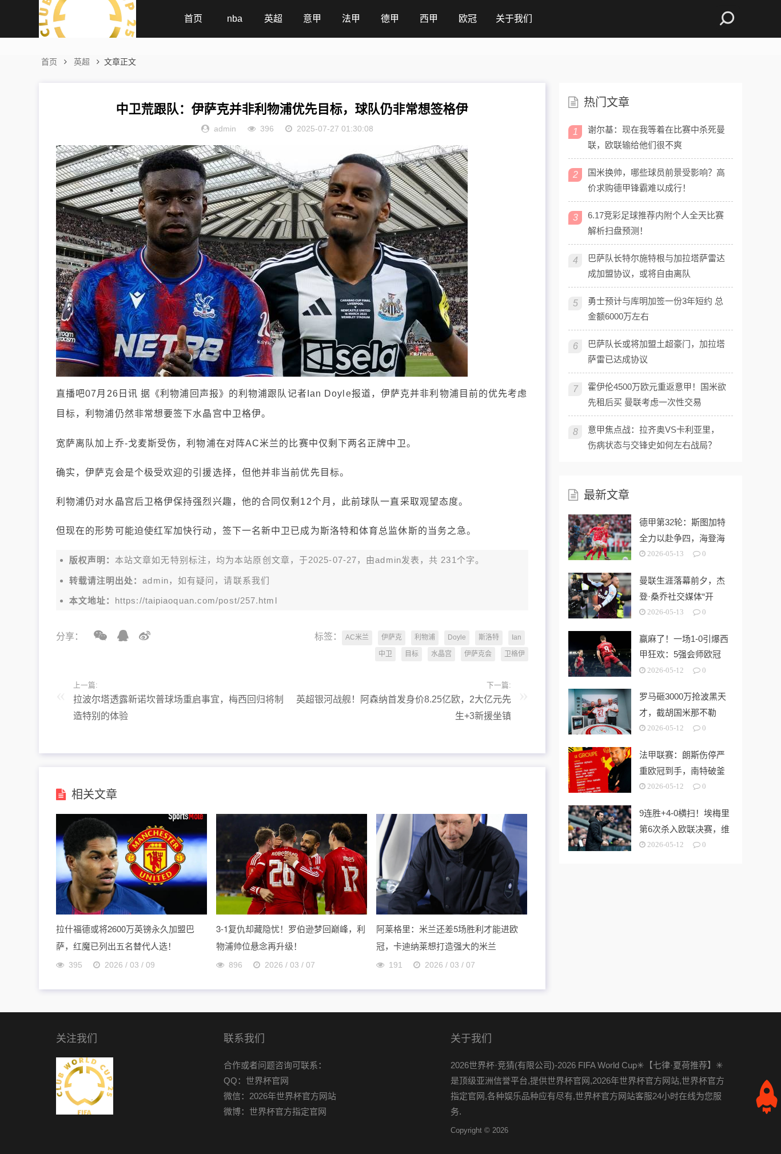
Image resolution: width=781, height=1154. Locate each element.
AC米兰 (357, 637)
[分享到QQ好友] (119, 635)
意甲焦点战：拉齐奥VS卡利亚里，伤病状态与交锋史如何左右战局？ (653, 437)
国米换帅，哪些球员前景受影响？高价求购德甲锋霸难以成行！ (656, 180)
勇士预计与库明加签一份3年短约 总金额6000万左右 (655, 308)
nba (234, 18)
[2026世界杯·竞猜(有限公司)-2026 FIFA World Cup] (87, 19)
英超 (273, 18)
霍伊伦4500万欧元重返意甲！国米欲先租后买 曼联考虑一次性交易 (657, 394)
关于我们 (514, 18)
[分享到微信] (96, 635)
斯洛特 (489, 637)
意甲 (312, 18)
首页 (193, 18)
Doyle (457, 637)
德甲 (390, 18)
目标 (412, 654)
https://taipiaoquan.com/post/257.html (196, 600)
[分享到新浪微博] (140, 635)
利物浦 (425, 637)
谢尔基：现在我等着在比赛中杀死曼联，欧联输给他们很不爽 (656, 137)
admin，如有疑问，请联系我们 (206, 580)
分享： (69, 636)
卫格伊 (514, 654)
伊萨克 (391, 637)
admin (388, 560)
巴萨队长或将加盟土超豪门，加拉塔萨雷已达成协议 (656, 351)
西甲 (429, 18)
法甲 (351, 18)
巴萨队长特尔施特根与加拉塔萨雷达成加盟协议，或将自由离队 (656, 265)
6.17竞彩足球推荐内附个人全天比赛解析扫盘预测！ (656, 222)
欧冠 (468, 18)
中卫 (385, 654)
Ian (516, 637)
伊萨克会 (478, 654)
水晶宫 (441, 654)
